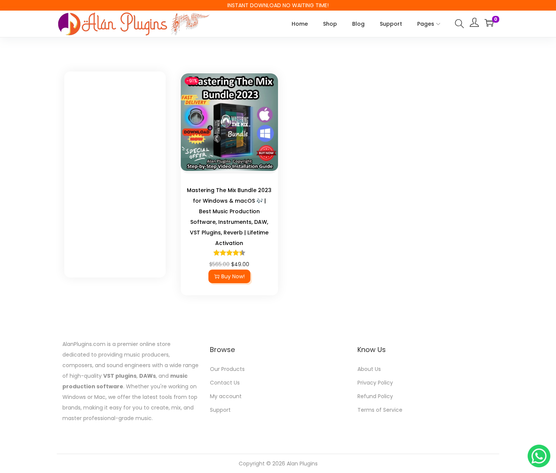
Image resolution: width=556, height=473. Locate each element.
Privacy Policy (375, 382)
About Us (369, 369)
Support (220, 410)
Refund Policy (375, 396)
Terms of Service (379, 410)
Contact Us (225, 382)
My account (226, 396)
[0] (489, 22)
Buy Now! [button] (233, 276)
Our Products (227, 369)
